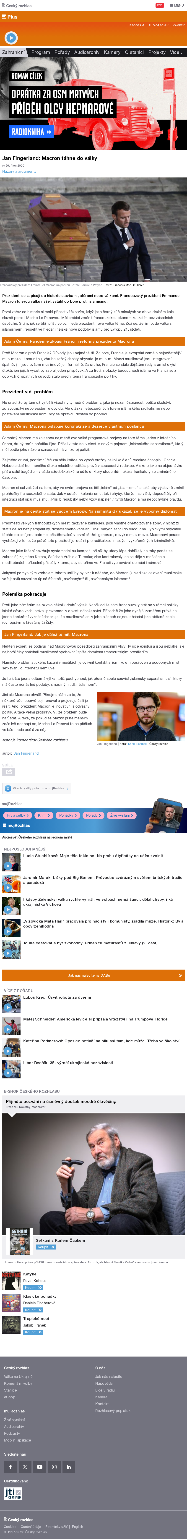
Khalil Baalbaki (138, 744)
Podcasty (12, 1433)
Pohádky (66, 815)
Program (137, 25)
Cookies (10, 1527)
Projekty (157, 52)
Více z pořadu (19, 991)
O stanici (134, 52)
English (77, 1527)
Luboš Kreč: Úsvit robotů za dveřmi (57, 997)
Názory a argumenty (19, 171)
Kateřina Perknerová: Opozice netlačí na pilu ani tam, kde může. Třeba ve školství (101, 1041)
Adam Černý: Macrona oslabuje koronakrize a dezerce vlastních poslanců (74, 426)
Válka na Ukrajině (18, 1376)
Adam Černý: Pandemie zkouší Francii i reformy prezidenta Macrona (69, 341)
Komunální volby (18, 1383)
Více (177, 52)
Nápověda (104, 1383)
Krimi (42, 815)
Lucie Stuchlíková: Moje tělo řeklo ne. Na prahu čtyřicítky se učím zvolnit (93, 855)
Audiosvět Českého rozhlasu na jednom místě (37, 837)
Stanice (10, 1390)
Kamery (179, 25)
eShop (9, 1397)
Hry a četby (16, 815)
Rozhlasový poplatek (112, 1411)
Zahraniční (13, 52)
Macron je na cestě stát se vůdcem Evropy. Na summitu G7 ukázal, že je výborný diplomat (90, 511)
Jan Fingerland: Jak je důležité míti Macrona (46, 634)
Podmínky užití (56, 1527)
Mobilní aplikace (17, 1440)
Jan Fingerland (26, 753)
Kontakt (102, 1404)
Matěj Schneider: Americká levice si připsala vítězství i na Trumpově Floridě (95, 1019)
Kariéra (101, 1397)
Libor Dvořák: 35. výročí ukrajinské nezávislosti (68, 1062)
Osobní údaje (31, 1527)
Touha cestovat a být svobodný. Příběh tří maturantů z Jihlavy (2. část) (90, 943)
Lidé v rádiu (105, 1390)
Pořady (62, 52)
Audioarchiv (158, 25)
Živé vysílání (120, 815)
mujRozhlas (12, 804)
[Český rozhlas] (16, 5)
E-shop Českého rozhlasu (32, 1091)
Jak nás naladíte (108, 1376)
